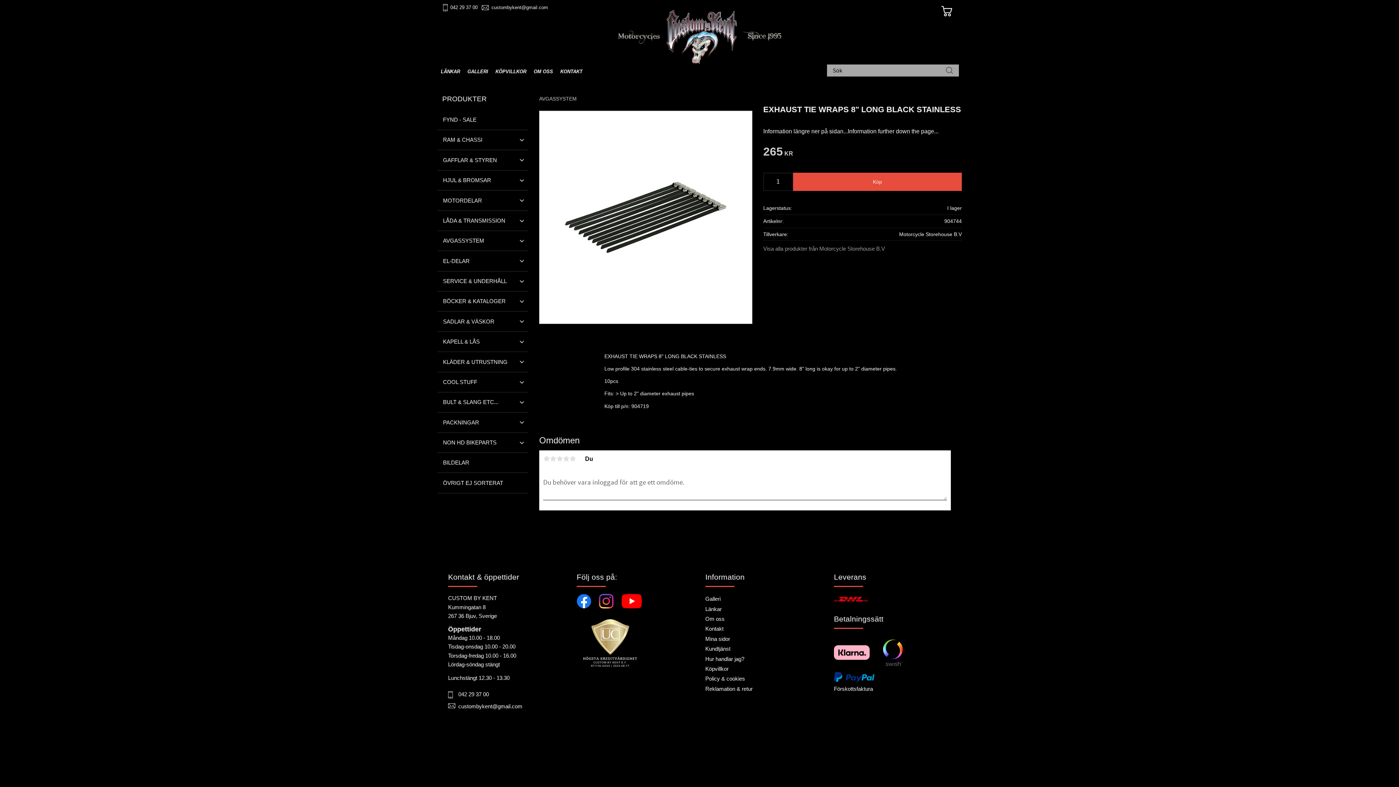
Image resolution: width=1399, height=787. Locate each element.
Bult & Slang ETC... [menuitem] (470, 402)
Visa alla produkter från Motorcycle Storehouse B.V (824, 249)
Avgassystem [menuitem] (463, 241)
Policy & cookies (725, 679)
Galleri (713, 599)
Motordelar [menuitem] (462, 200)
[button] (522, 140)
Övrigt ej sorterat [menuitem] (473, 483)
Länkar (713, 609)
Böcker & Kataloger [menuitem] (474, 301)
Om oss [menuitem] (543, 71)
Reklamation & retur (729, 689)
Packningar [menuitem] (461, 422)
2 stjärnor (553, 458)
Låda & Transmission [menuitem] (474, 221)
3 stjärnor (559, 458)
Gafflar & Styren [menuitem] (470, 160)
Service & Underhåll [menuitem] (475, 281)
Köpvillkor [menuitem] (510, 71)
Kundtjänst (717, 649)
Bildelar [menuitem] (456, 462)
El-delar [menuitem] (456, 261)
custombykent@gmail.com (519, 7)
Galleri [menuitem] (477, 71)
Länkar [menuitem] (450, 71)
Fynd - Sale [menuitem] (460, 120)
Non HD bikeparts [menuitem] (470, 442)
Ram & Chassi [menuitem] (462, 140)
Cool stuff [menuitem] (460, 382)
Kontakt (714, 629)
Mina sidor (717, 639)
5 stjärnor (572, 458)
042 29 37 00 (464, 7)
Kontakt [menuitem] (571, 71)
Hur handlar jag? (724, 659)
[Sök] (949, 71)
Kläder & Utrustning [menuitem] (475, 362)
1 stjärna (546, 458)
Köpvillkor (717, 669)
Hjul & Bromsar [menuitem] (467, 180)
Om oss (715, 619)
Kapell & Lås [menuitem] (461, 341)
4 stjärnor (566, 458)
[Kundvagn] (946, 11)
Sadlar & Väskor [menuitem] (468, 321)
